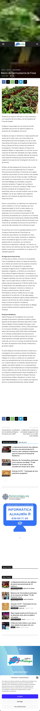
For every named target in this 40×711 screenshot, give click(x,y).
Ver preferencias (20, 706)
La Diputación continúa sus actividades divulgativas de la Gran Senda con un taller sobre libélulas (29, 433)
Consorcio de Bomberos (5, 451)
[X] (8, 82)
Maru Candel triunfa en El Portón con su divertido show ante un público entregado (24, 615)
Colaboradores (5, 475)
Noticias (3, 69)
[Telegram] (21, 82)
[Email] (16, 82)
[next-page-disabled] (6, 572)
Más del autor (23, 442)
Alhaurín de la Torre (15, 619)
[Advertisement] (20, 21)
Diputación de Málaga (28, 588)
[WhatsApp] (12, 82)
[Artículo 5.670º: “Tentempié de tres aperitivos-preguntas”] (6, 473)
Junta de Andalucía (28, 599)
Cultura (23, 619)
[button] (37, 678)
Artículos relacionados (9, 442)
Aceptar (20, 696)
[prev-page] (3, 480)
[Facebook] (4, 82)
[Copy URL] (25, 82)
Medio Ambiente (16, 69)
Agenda (13, 627)
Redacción (21, 608)
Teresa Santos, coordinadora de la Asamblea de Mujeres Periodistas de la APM (11, 432)
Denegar (20, 701)
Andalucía (9, 69)
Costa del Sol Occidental (5, 464)
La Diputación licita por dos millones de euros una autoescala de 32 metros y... (24, 584)
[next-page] (6, 480)
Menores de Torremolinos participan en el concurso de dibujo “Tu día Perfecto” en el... (24, 595)
